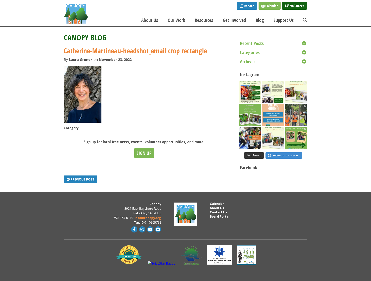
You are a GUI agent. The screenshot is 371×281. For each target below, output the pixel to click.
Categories (250, 52)
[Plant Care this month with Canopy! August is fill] (296, 92)
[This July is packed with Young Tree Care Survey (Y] (273, 138)
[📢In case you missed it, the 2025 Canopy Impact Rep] (250, 138)
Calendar (271, 5)
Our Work (176, 20)
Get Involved (234, 20)
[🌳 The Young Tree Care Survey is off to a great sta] (296, 115)
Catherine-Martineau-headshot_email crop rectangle (135, 50)
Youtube (149, 229)
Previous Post (82, 179)
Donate (248, 5)
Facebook (133, 229)
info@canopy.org (148, 218)
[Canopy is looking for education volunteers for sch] (273, 92)
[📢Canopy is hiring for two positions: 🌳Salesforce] (273, 115)
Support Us (284, 20)
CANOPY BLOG (85, 37)
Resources (204, 20)
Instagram (141, 229)
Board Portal (219, 216)
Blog (260, 20)
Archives (247, 61)
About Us (149, 20)
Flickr (157, 229)
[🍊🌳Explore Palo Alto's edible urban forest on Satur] (250, 115)
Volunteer (296, 5)
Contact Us (218, 212)
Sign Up (144, 153)
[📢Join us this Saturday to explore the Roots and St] (250, 92)
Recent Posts (252, 43)
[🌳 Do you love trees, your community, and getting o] (296, 138)
